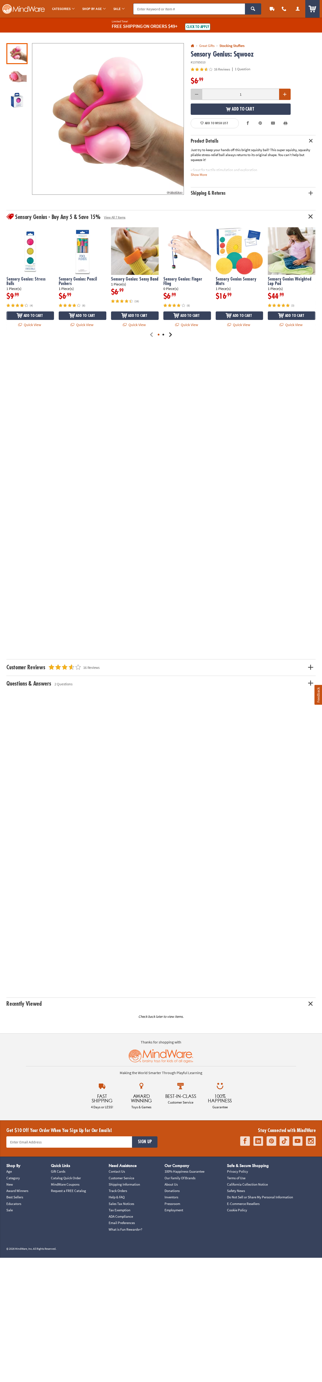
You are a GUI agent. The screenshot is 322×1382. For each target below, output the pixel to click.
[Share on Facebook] (248, 123)
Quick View (32, 324)
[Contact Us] (284, 9)
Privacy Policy (237, 1171)
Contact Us (117, 1171)
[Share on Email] (273, 123)
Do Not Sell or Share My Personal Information (260, 1197)
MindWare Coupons (65, 1184)
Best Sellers (14, 1197)
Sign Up (145, 1142)
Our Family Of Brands (180, 1178)
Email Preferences (122, 1223)
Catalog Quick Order (66, 1178)
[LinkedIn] (258, 1141)
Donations (172, 1190)
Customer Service (121, 1178)
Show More (199, 174)
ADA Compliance (121, 1216)
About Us (171, 1184)
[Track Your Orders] (272, 9)
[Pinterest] (271, 1141)
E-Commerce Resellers (243, 1203)
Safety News (236, 1190)
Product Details (205, 141)
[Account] (297, 9)
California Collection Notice (247, 1184)
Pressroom (172, 1203)
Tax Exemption (119, 1210)
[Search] (253, 9)
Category (13, 1178)
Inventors (171, 1197)
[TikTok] (284, 1141)
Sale (9, 1210)
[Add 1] (285, 94)
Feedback (318, 695)
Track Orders (118, 1190)
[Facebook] (245, 1141)
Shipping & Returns (208, 193)
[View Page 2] (163, 335)
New (9, 1184)
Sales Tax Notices (121, 1203)
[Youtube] (297, 1141)
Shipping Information (124, 1184)
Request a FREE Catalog (68, 1190)
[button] (108, 119)
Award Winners (17, 1190)
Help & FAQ (117, 1197)
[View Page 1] (158, 335)
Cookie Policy (237, 1210)
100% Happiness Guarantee (184, 1171)
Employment (174, 1210)
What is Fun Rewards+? (125, 1229)
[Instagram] (311, 1141)
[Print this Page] (285, 123)
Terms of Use (236, 1178)
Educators (13, 1203)
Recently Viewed (23, 1004)
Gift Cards (58, 1171)
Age (9, 1171)
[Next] (170, 335)
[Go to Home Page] (192, 46)
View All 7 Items (114, 217)
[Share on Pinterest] (260, 123)
